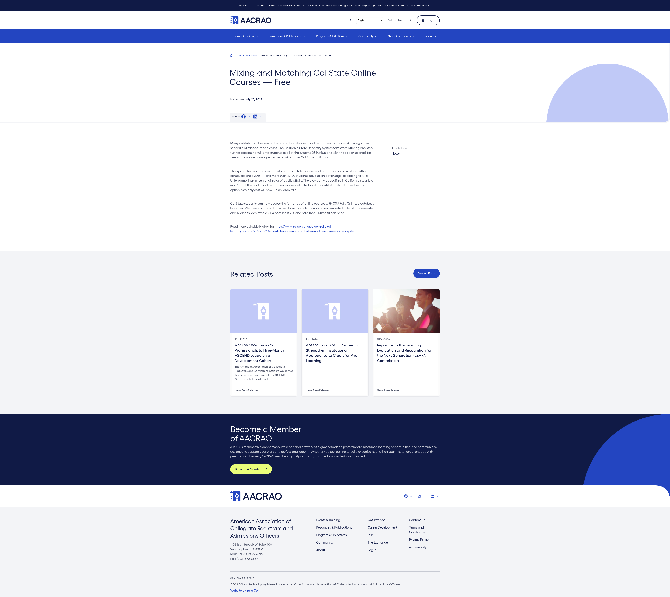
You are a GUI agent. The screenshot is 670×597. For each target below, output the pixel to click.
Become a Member (248, 469)
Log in (431, 20)
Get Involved (396, 20)
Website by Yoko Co (244, 590)
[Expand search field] (350, 20)
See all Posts (426, 273)
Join (410, 20)
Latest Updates (247, 55)
